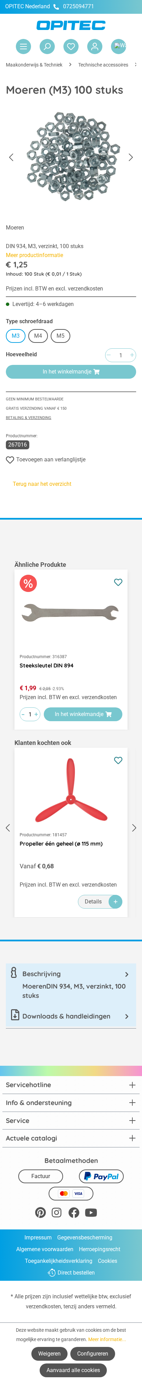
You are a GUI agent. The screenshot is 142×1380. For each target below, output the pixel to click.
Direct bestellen (76, 1273)
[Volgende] (131, 157)
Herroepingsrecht (99, 1249)
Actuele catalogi (31, 1138)
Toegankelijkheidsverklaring (58, 1261)
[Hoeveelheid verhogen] (132, 355)
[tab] (71, 984)
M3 (16, 336)
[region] (71, 645)
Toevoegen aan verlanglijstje (50, 459)
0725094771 (78, 6)
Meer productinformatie (34, 255)
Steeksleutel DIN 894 (46, 665)
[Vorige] (11, 157)
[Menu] (23, 46)
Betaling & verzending (28, 418)
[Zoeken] (47, 46)
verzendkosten (43, 1306)
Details (93, 901)
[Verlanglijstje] (71, 46)
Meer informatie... (107, 1339)
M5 (60, 336)
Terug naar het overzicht (42, 484)
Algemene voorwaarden (44, 1249)
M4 (38, 336)
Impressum (38, 1237)
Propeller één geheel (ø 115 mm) (61, 843)
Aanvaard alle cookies (73, 1370)
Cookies (107, 1261)
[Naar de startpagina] (71, 25)
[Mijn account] (94, 46)
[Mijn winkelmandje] (118, 46)
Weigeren (49, 1353)
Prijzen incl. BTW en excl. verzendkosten (54, 288)
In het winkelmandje (67, 371)
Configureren (92, 1353)
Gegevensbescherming (84, 1237)
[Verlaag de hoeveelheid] (108, 355)
